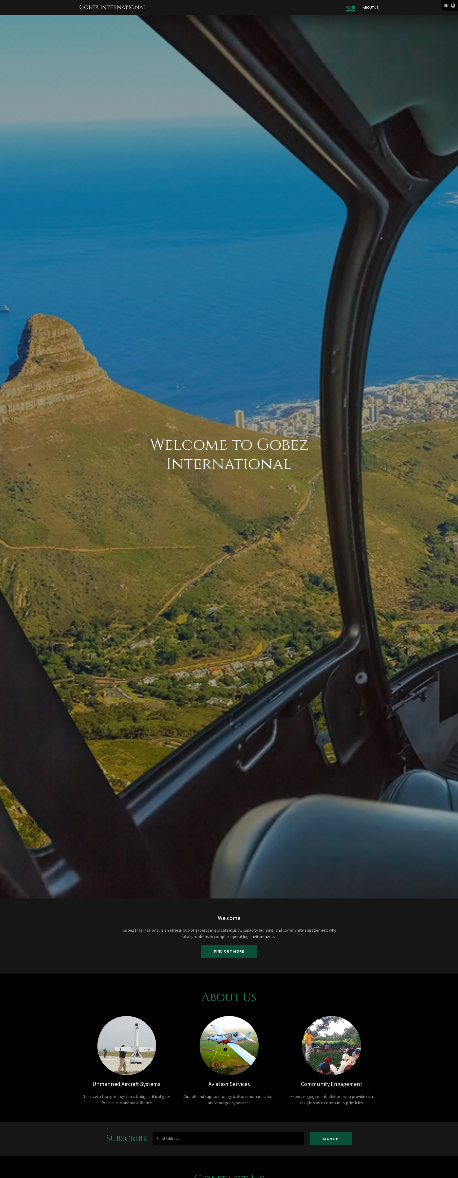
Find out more (229, 951)
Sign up (330, 1138)
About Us (371, 7)
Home (350, 7)
